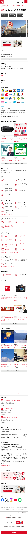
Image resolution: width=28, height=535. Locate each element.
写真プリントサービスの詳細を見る (9, 252)
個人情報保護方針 (9, 515)
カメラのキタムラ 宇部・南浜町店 (10, 417)
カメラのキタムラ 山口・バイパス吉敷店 (11, 400)
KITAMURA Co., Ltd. (11, 526)
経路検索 (14, 532)
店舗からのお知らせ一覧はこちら (14, 370)
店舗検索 (6, 5)
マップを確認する (7, 59)
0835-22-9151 (4, 75)
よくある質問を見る (5, 465)
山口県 (21, 5)
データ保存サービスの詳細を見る (9, 266)
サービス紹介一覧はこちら (14, 323)
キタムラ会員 (22, 1)
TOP (2, 5)
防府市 (2, 6)
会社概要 (9, 517)
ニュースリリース (18, 515)
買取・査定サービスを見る (7, 214)
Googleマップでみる (14, 393)
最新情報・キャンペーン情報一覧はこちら (14, 163)
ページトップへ (23, 512)
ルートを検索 (20, 59)
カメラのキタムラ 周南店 (8, 408)
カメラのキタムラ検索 (14, 5)
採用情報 (14, 517)
